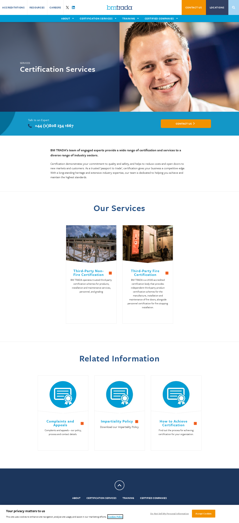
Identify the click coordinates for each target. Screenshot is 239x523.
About (76, 498)
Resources (37, 7)
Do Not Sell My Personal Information (169, 513)
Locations (217, 7)
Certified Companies (153, 498)
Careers (55, 7)
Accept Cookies (203, 513)
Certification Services (101, 498)
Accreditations (13, 7)
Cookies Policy (115, 516)
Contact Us (193, 7)
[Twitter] (67, 7)
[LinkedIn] (73, 7)
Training (128, 498)
